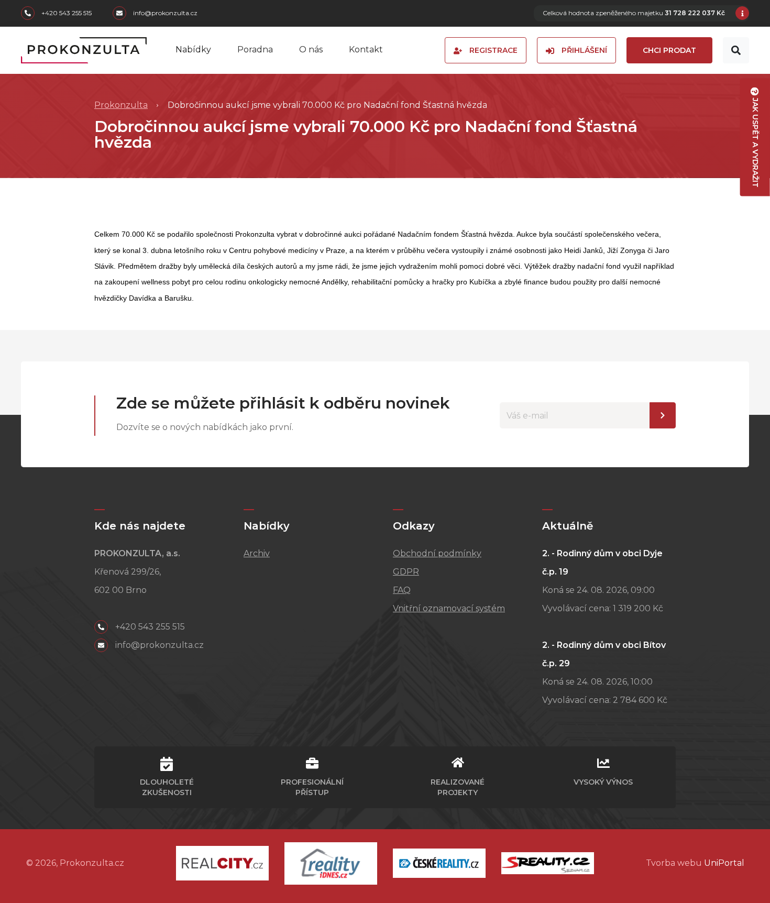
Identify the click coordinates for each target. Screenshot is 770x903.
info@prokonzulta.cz (164, 13)
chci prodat (669, 50)
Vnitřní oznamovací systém (449, 608)
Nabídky (193, 49)
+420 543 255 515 (66, 13)
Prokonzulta (121, 105)
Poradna (255, 49)
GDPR (406, 572)
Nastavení (663, 415)
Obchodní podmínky (437, 553)
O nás (311, 49)
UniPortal (724, 863)
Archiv (257, 553)
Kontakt (366, 49)
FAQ (402, 590)
